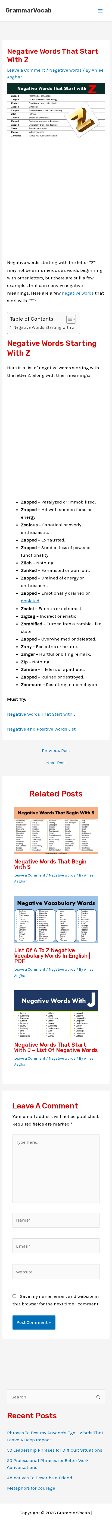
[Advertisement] (56, 203)
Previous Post (56, 750)
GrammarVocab (28, 10)
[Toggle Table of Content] (68, 319)
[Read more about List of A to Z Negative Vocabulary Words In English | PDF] (56, 919)
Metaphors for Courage (31, 1488)
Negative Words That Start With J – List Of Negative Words (56, 1047)
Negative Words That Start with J (41, 714)
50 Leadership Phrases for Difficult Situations (54, 1450)
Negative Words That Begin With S (50, 864)
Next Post (56, 762)
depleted (30, 600)
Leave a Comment (26, 70)
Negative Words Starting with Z (43, 327)
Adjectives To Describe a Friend (39, 1477)
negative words (78, 293)
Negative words (65, 70)
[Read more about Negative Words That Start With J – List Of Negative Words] (56, 1013)
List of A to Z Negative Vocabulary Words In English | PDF (52, 955)
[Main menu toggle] (100, 11)
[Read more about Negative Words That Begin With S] (56, 830)
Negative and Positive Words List (41, 729)
